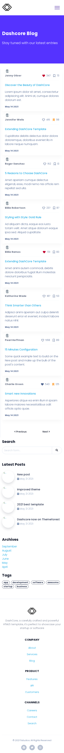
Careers (32, 710)
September (12, 546)
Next (45, 431)
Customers (32, 692)
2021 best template (30, 504)
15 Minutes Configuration (21, 349)
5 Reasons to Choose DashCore (26, 173)
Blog (32, 660)
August (9, 550)
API (32, 685)
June (7, 559)
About (32, 648)
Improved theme (28, 489)
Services (32, 654)
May (7, 563)
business (22, 586)
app (6, 582)
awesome (53, 582)
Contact (32, 717)
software (38, 582)
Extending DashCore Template (25, 129)
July (7, 555)
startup (8, 586)
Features (32, 679)
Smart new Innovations (20, 394)
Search (32, 723)
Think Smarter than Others (23, 305)
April (7, 567)
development (20, 582)
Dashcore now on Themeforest (38, 519)
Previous (21, 431)
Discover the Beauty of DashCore (27, 85)
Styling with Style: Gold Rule (23, 217)
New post (23, 474)
